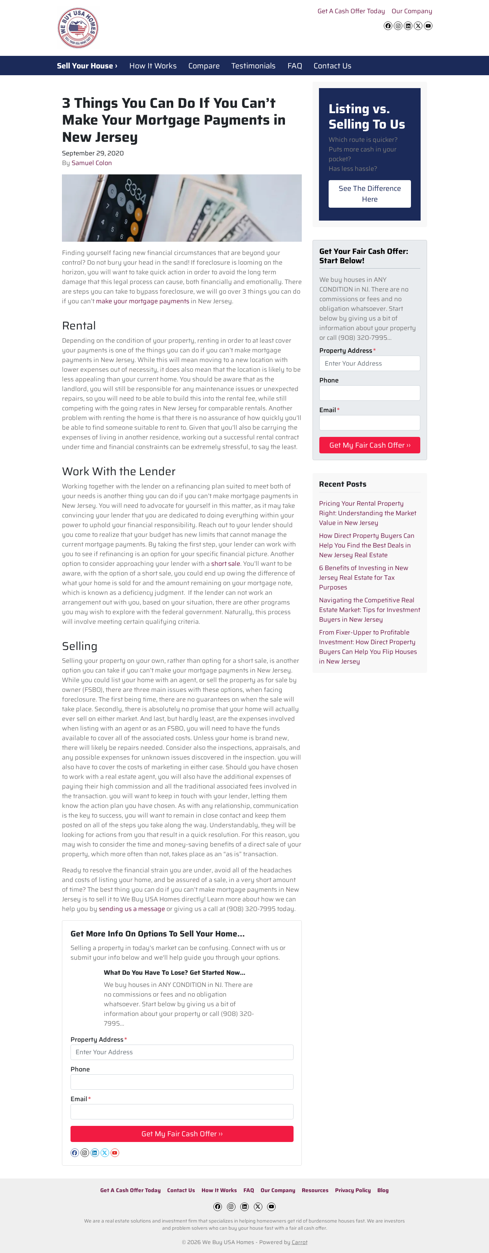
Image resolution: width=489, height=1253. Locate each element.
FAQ (294, 65)
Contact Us (333, 65)
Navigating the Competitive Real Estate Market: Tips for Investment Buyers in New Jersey (369, 610)
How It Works (153, 65)
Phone (80, 1069)
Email (81, 1099)
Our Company (412, 11)
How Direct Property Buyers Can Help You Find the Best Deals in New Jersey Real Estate (367, 545)
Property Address (99, 1040)
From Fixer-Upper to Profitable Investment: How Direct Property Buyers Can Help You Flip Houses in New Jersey (368, 646)
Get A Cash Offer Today (351, 11)
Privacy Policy (353, 1190)
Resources (315, 1190)
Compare (204, 65)
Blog (383, 1190)
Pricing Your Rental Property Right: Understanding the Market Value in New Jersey (367, 513)
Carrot (300, 1242)
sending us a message (132, 909)
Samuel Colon (92, 163)
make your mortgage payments (142, 301)
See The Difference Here (370, 194)
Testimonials (253, 65)
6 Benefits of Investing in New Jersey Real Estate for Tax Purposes (363, 577)
